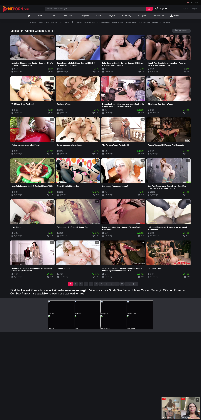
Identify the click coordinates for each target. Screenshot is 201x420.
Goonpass (142, 16)
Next (130, 284)
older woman (131, 22)
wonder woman (44, 22)
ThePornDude (158, 16)
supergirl (54, 22)
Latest (39, 16)
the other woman (89, 22)
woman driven (165, 22)
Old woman (32, 22)
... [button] (116, 284)
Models (99, 16)
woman (155, 22)
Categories (85, 16)
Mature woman (117, 22)
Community (126, 16)
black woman (64, 22)
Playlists (112, 16)
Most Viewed (68, 16)
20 (122, 284)
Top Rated (52, 16)
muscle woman (144, 22)
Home (29, 16)
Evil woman (77, 22)
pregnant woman (103, 22)
